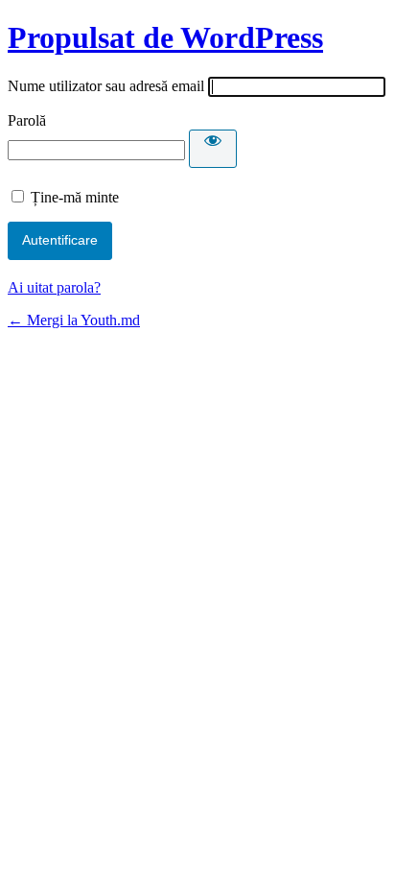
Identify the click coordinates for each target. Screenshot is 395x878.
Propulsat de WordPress (165, 37)
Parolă (27, 120)
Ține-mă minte (75, 197)
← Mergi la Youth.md (74, 320)
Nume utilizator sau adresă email (106, 86)
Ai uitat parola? (54, 287)
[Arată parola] (213, 149)
